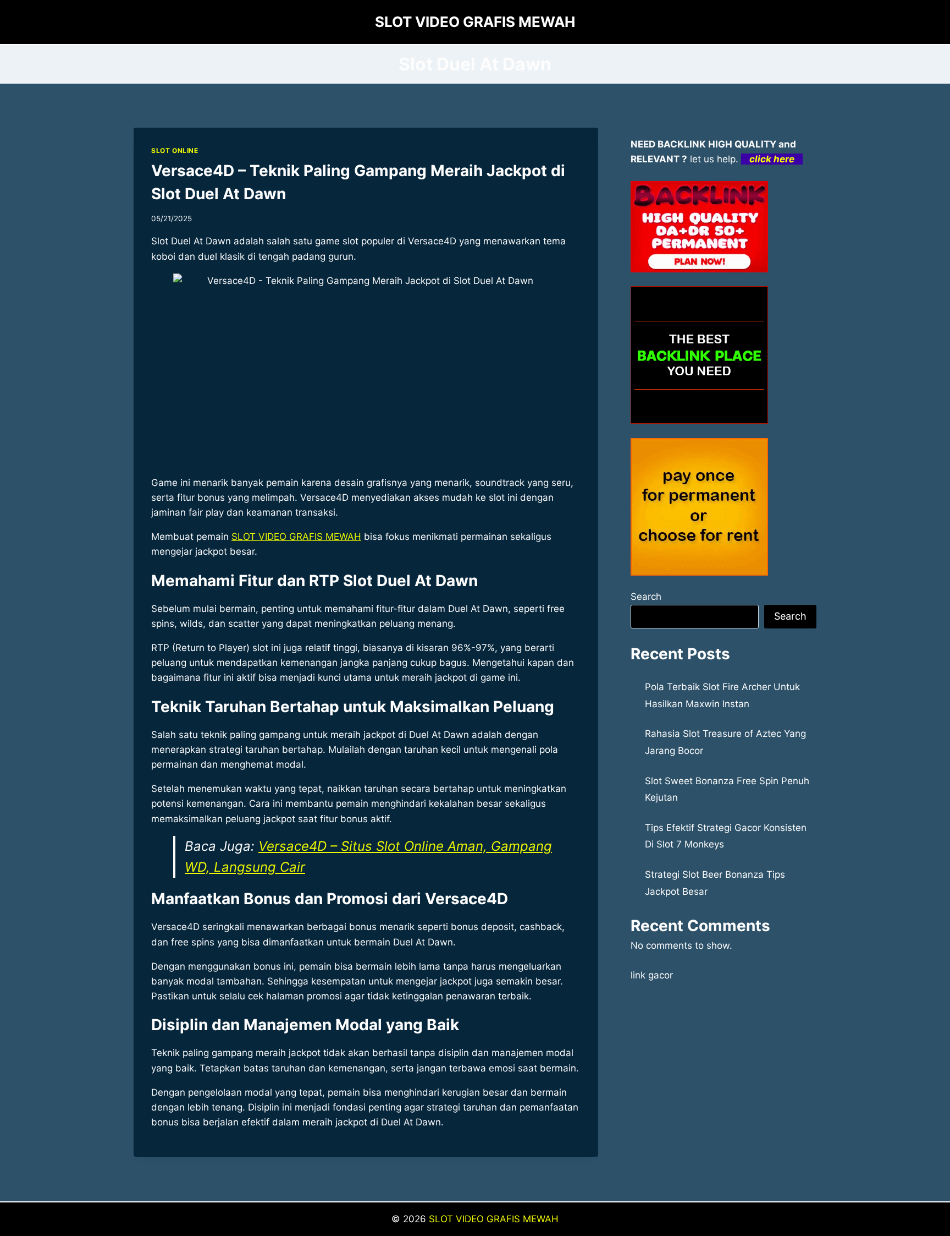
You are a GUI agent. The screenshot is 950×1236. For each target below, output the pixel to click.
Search (646, 596)
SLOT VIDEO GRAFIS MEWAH (494, 1218)
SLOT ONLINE (174, 150)
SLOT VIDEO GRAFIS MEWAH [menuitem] (296, 536)
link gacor (652, 975)
